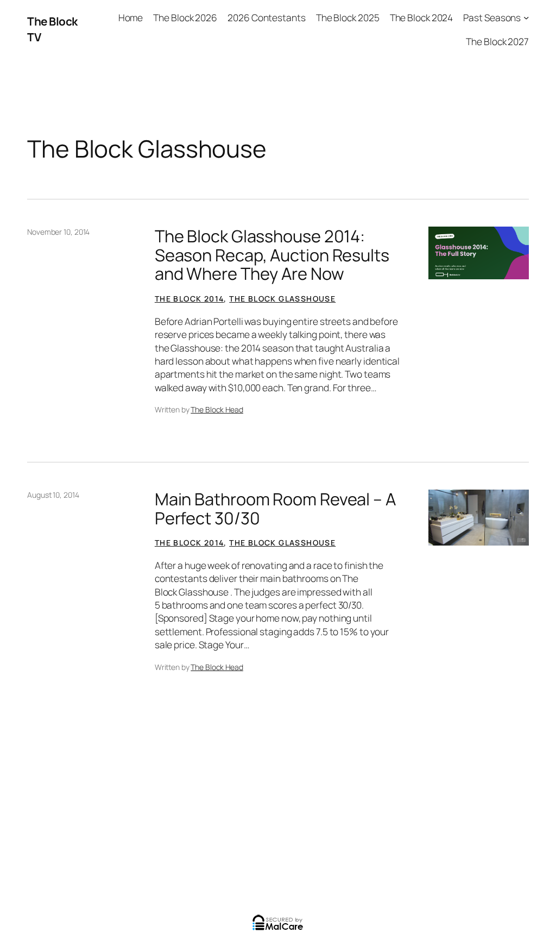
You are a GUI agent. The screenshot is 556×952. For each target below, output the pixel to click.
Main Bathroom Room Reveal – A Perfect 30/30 (275, 508)
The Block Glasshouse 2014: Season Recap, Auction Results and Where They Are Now (272, 255)
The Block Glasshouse (282, 298)
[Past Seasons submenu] (526, 17)
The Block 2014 (189, 298)
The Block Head (217, 409)
